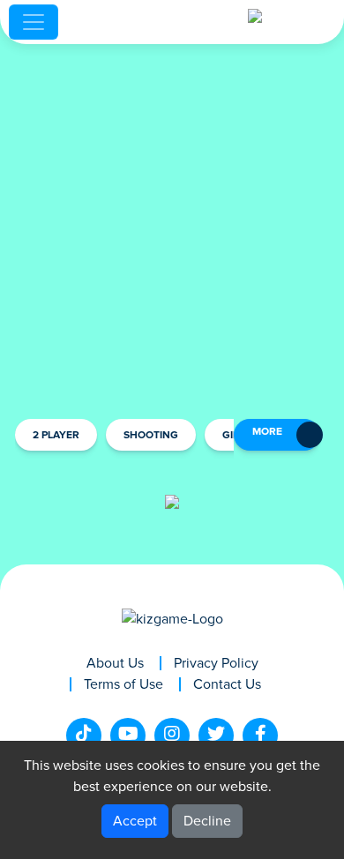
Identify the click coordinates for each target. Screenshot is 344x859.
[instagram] (172, 735)
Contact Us (227, 684)
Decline (207, 821)
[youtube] (128, 735)
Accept (135, 821)
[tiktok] (83, 735)
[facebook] (260, 735)
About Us (115, 663)
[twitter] (216, 735)
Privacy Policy (216, 663)
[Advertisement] (172, 229)
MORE (267, 432)
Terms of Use (123, 684)
